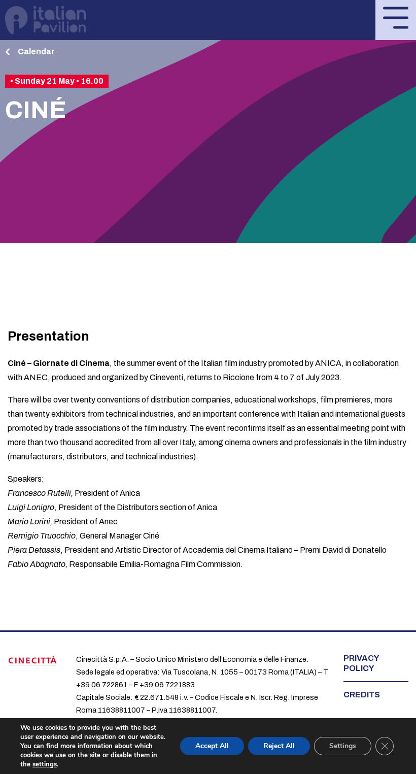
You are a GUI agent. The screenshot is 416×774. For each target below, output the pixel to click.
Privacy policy (361, 663)
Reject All (279, 746)
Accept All (212, 746)
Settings (342, 746)
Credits (361, 694)
